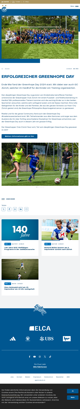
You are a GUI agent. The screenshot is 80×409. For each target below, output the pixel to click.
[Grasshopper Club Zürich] (4, 8)
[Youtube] (34, 356)
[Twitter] (45, 356)
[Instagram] (40, 356)
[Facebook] (29, 356)
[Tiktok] (50, 356)
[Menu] (76, 6)
